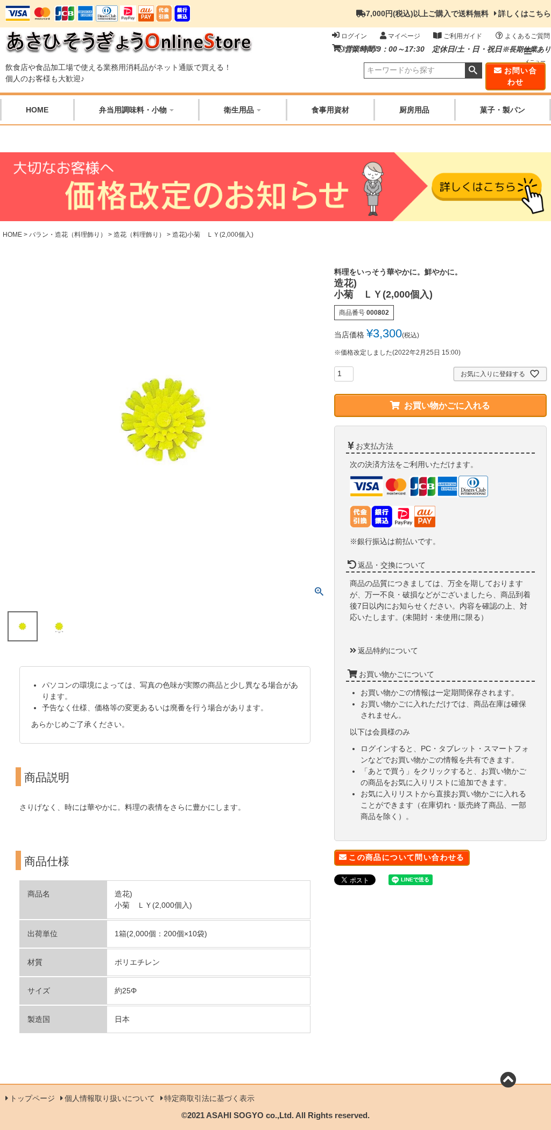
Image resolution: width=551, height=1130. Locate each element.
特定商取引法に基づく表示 (209, 1098)
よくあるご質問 (527, 36)
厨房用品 (414, 109)
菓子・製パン (502, 109)
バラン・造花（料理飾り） (68, 234)
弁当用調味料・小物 (133, 109)
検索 (473, 70)
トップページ (32, 1098)
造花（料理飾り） (139, 234)
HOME (37, 109)
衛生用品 (239, 109)
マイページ (404, 36)
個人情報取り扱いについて (110, 1098)
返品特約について (388, 650)
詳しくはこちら (524, 13)
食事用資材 (330, 109)
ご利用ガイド (462, 36)
